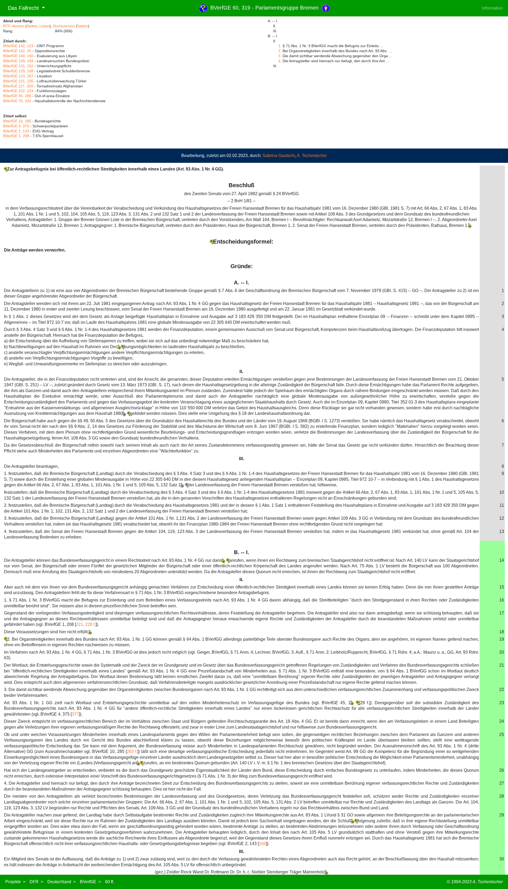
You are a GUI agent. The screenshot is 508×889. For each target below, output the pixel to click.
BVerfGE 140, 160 (18, 56)
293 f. (132, 751)
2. (280, 51)
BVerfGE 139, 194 (18, 61)
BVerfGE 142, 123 (18, 46)
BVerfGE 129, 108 (18, 71)
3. (280, 56)
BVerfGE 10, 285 (17, 121)
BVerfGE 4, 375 (16, 126)
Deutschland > (61, 881)
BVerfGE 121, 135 (18, 81)
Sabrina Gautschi (278, 155)
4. (280, 61)
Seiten (32, 26)
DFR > (36, 881)
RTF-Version (13, 26)
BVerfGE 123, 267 (18, 76)
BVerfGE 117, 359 (18, 86)
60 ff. (109, 881)
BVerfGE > (90, 881)
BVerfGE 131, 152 (18, 66)
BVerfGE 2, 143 (16, 131)
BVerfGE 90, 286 (17, 96)
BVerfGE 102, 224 (18, 91)
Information (492, 8)
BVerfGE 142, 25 (17, 51)
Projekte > (15, 881)
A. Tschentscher (312, 155)
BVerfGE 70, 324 (17, 101)
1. (280, 46)
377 (75, 714)
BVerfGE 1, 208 (16, 136)
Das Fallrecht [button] (21, 8)
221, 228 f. (86, 624)
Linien (44, 26)
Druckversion (64, 26)
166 (262, 843)
